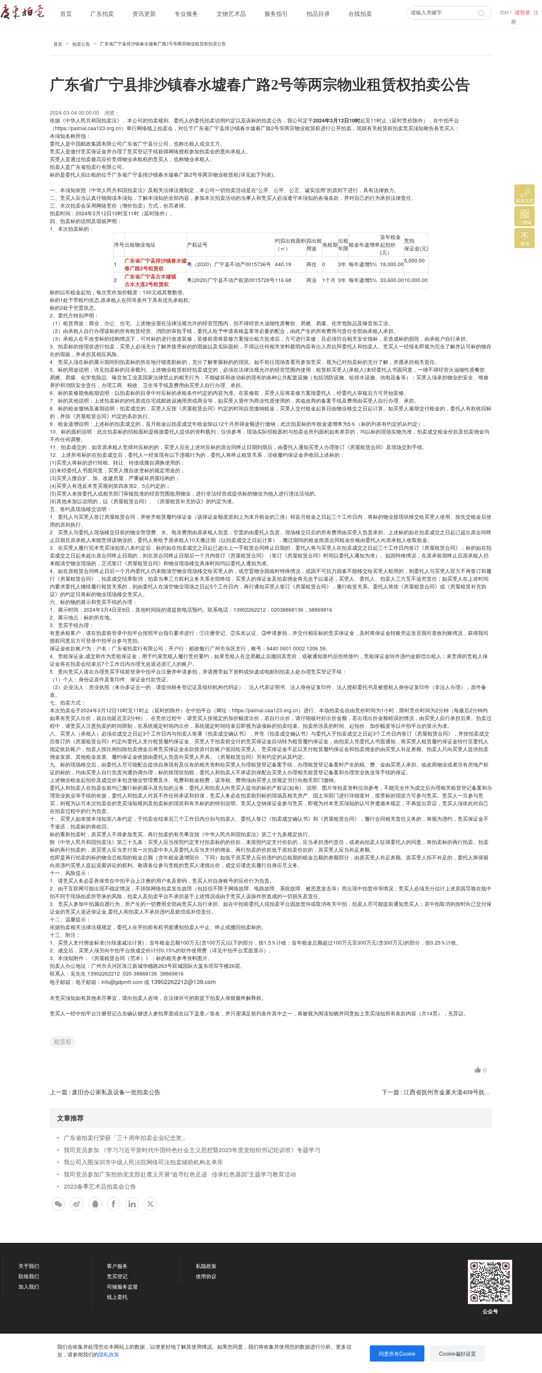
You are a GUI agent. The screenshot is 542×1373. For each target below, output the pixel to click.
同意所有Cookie (397, 1353)
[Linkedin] (132, 1203)
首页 (66, 14)
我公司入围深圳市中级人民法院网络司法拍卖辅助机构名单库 (143, 1162)
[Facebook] (113, 1203)
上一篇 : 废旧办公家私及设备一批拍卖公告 (105, 1092)
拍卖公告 (81, 44)
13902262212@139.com (183, 981)
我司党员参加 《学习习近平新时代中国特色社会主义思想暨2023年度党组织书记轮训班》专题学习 (192, 1150)
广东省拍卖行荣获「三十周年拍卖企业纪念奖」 (126, 1137)
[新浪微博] (76, 1203)
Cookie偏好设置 (457, 1353)
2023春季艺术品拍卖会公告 (100, 1186)
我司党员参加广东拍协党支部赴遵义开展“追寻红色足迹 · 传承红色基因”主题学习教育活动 (180, 1174)
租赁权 (63, 1042)
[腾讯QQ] (95, 1203)
